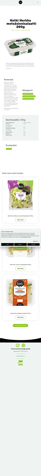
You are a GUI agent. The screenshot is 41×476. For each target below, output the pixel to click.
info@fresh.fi (23, 353)
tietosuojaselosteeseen (26, 237)
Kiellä (7, 244)
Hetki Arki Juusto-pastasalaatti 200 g (20, 264)
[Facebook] (17, 345)
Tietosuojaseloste (20, 358)
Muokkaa (20, 244)
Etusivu (12, 30)
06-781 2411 (17, 353)
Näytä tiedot (35, 241)
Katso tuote (20, 219)
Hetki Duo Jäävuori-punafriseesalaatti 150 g (20, 216)
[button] (38, 2)
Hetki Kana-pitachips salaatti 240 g (20, 313)
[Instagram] (23, 345)
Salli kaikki (33, 244)
